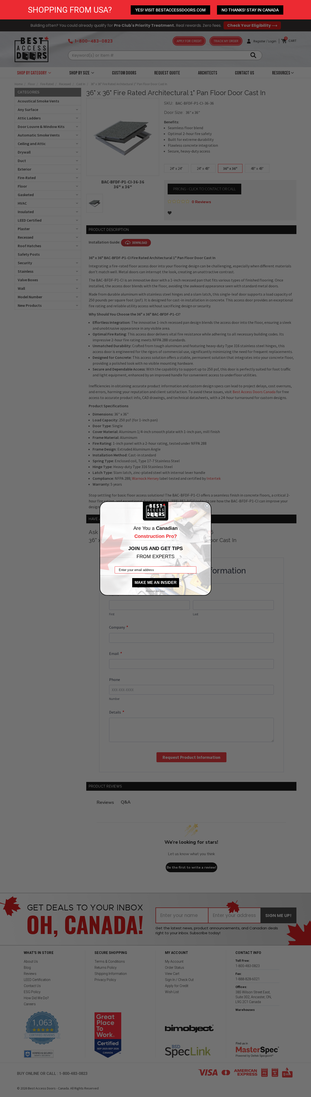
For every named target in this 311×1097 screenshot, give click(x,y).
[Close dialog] (207, 505)
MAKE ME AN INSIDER (156, 582)
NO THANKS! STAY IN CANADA (250, 10)
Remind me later (155, 591)
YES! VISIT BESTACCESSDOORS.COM (170, 10)
